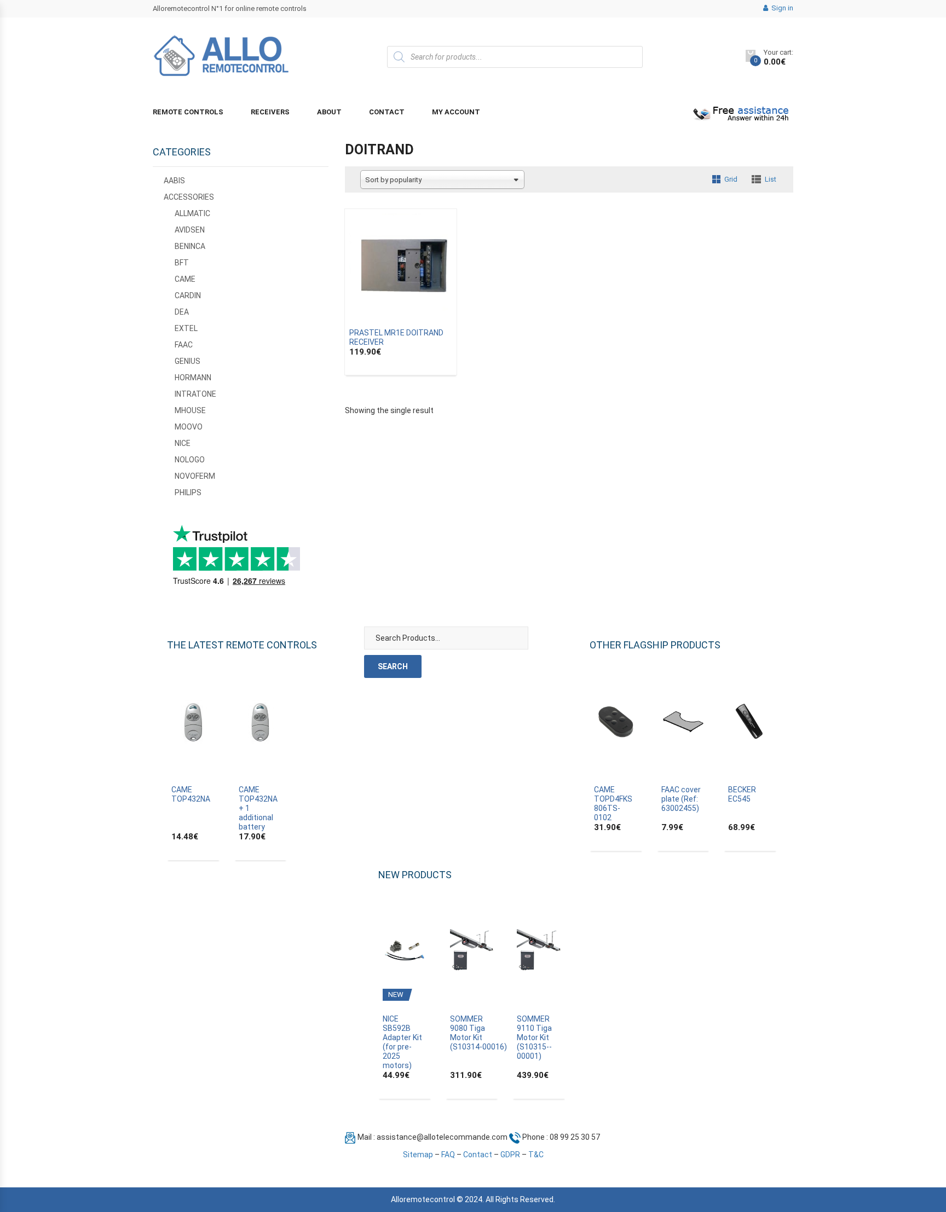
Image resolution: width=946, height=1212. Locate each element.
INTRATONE (195, 394)
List (770, 179)
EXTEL (186, 328)
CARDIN (188, 295)
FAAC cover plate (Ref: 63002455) (681, 799)
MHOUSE (190, 410)
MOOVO (189, 426)
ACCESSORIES (189, 197)
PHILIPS (188, 492)
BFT (182, 262)
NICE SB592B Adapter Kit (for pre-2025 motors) (402, 1042)
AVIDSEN (190, 229)
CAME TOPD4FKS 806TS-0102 (613, 803)
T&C (536, 1154)
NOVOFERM (195, 476)
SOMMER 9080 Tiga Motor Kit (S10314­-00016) (478, 1032)
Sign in (781, 8)
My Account (456, 112)
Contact (387, 112)
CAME (185, 279)
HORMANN (193, 377)
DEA (182, 312)
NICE (183, 443)
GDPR (510, 1154)
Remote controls (188, 112)
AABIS (174, 180)
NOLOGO (190, 459)
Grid (730, 179)
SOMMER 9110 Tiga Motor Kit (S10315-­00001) (534, 1037)
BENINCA (190, 246)
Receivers (270, 112)
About (329, 112)
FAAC (184, 344)
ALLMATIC (192, 213)
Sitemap (418, 1154)
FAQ (448, 1154)
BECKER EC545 (742, 794)
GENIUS (187, 361)
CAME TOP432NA (190, 794)
